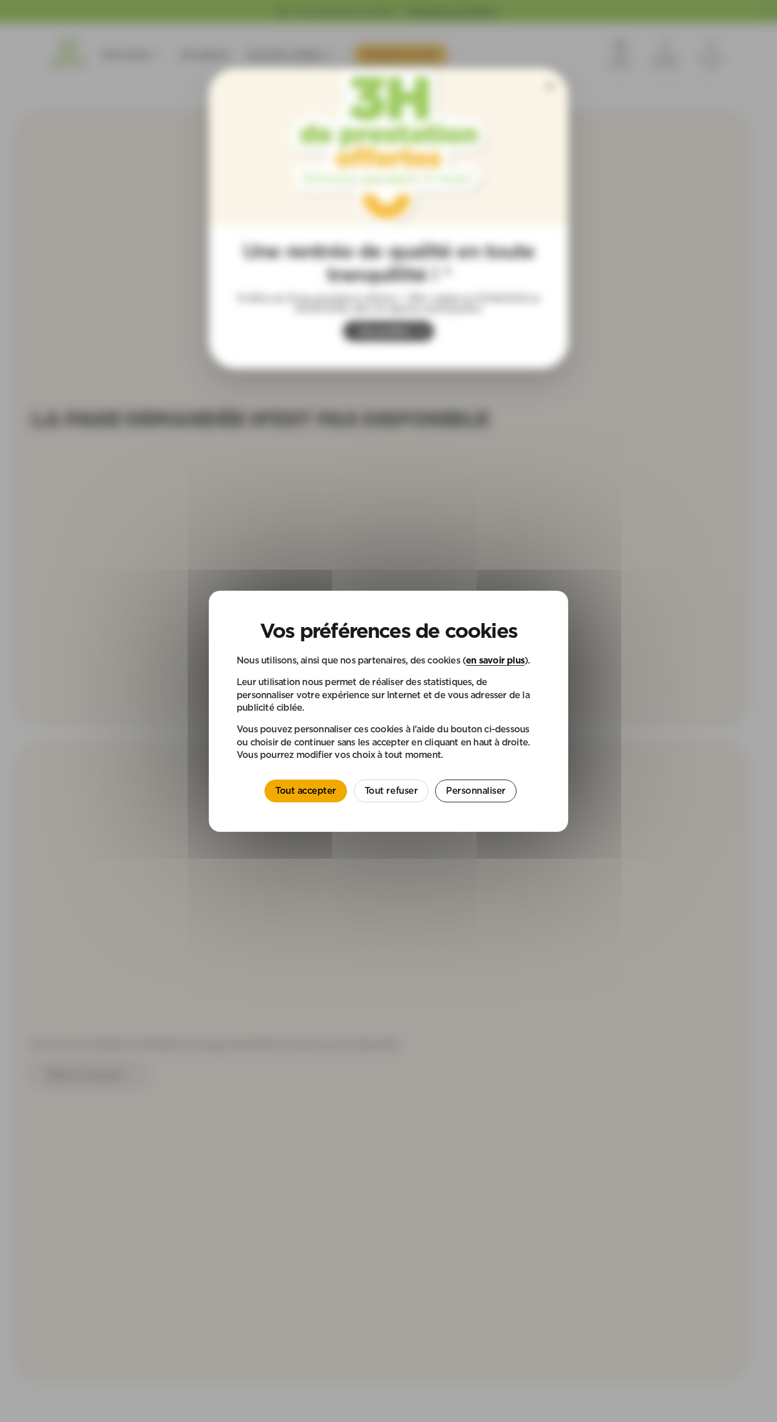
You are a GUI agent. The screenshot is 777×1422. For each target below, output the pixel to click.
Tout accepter (305, 790)
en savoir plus (495, 659)
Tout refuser (391, 790)
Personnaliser (476, 790)
